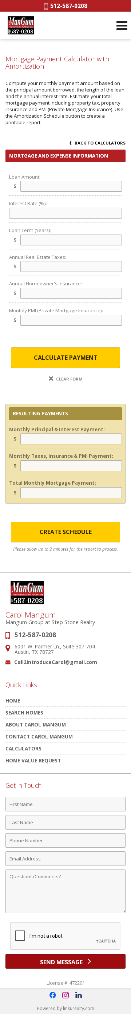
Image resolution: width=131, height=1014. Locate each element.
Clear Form (69, 379)
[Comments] (65, 913)
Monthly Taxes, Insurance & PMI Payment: (61, 456)
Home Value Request (33, 760)
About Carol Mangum (35, 724)
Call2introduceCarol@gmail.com (55, 662)
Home (12, 700)
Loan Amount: (24, 177)
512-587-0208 (67, 5)
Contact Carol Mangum (39, 736)
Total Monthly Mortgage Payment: (52, 483)
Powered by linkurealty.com (65, 1008)
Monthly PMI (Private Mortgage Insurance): (56, 310)
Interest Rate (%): (28, 203)
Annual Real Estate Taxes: (37, 257)
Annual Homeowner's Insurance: (45, 283)
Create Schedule (66, 532)
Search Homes (24, 712)
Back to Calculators (100, 143)
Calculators (23, 748)
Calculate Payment (66, 358)
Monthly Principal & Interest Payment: (57, 429)
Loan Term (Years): (30, 230)
